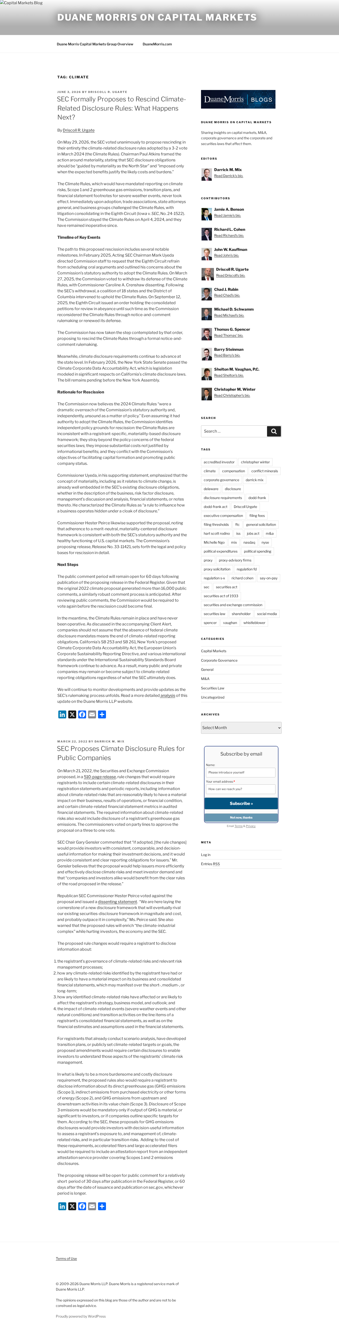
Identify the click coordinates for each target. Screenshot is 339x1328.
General (207, 669)
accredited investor (219, 462)
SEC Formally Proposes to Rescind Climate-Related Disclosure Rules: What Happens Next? (121, 108)
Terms (239, 826)
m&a (270, 533)
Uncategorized (212, 697)
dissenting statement (117, 901)
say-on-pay (268, 578)
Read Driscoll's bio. (230, 275)
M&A (205, 679)
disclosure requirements (223, 498)
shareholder (241, 614)
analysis (167, 695)
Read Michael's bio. (229, 315)
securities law (214, 614)
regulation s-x (214, 578)
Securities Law (212, 688)
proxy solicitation (217, 569)
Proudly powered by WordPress (81, 1316)
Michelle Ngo (214, 542)
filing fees (257, 515)
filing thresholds (216, 524)
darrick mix (255, 480)
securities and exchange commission (233, 605)
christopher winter (255, 462)
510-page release (100, 776)
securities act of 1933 (221, 596)
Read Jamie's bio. (227, 215)
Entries (210, 864)
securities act (226, 587)
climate (210, 471)
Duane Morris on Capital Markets (157, 17)
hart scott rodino (217, 533)
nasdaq (249, 542)
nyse (265, 542)
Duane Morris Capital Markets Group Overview (95, 44)
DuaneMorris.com (157, 44)
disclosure (233, 489)
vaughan (230, 622)
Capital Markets (213, 651)
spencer (210, 622)
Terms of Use (66, 1258)
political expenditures (220, 551)
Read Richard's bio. (229, 235)
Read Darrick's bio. (228, 176)
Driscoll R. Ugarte (107, 92)
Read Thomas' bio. (228, 335)
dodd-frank (257, 498)
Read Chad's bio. (227, 295)
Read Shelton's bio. (229, 375)
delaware (211, 489)
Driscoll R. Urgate (79, 130)
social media (267, 614)
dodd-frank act (215, 506)
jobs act (253, 533)
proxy (208, 560)
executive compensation (223, 515)
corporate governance (221, 480)
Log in (205, 855)
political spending (257, 551)
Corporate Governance (219, 660)
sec (206, 587)
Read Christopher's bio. (232, 395)
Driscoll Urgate (245, 506)
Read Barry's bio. (227, 355)
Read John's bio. (226, 255)
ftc (237, 524)
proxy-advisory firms (235, 560)
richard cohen (242, 578)
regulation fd (247, 569)
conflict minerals (264, 471)
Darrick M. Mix (110, 741)
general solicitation (261, 524)
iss (238, 533)
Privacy (251, 826)
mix (234, 542)
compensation (233, 471)
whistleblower (254, 622)
